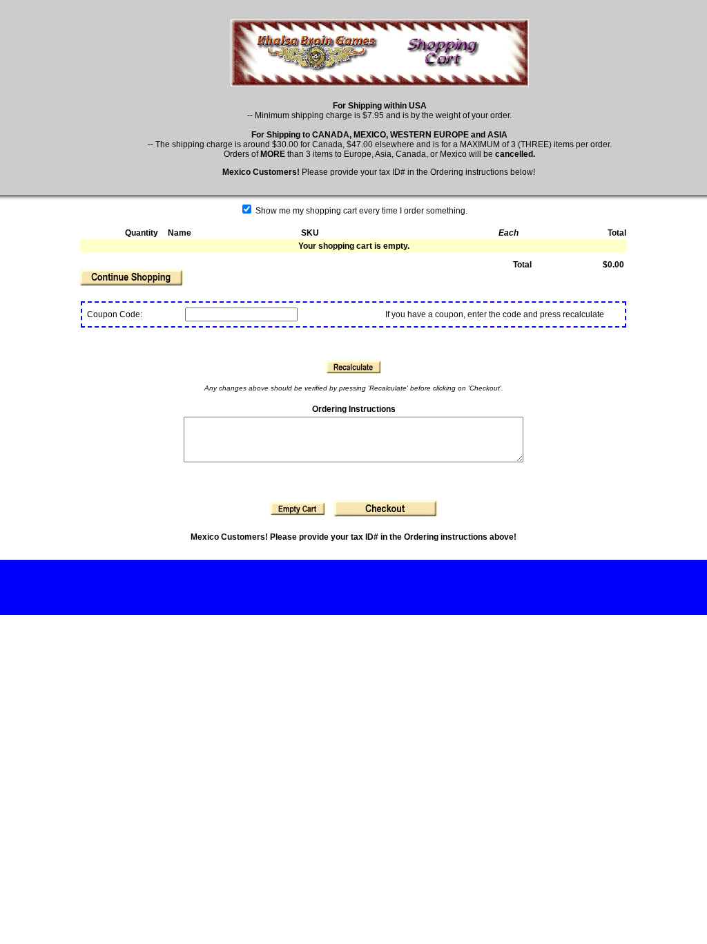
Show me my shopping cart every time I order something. (360, 211)
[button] (131, 277)
